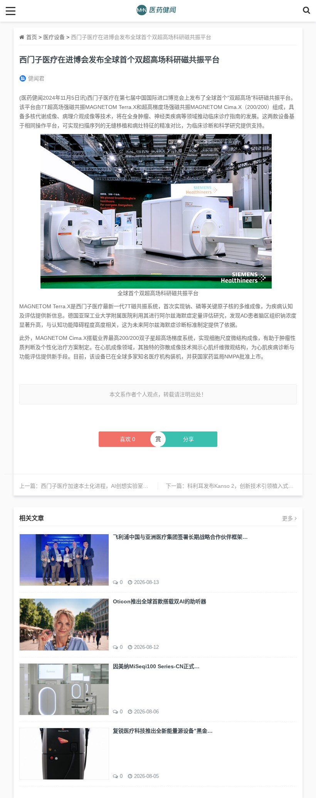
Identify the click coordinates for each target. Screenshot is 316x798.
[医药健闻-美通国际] (158, 11)
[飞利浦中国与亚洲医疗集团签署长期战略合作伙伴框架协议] (64, 559)
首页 (31, 37)
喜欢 (127, 439)
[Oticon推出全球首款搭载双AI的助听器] (64, 624)
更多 (287, 518)
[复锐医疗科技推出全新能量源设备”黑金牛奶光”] (64, 753)
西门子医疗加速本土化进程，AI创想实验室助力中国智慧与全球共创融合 (127, 486)
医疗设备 (54, 37)
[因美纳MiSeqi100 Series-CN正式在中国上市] (64, 689)
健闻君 (36, 78)
